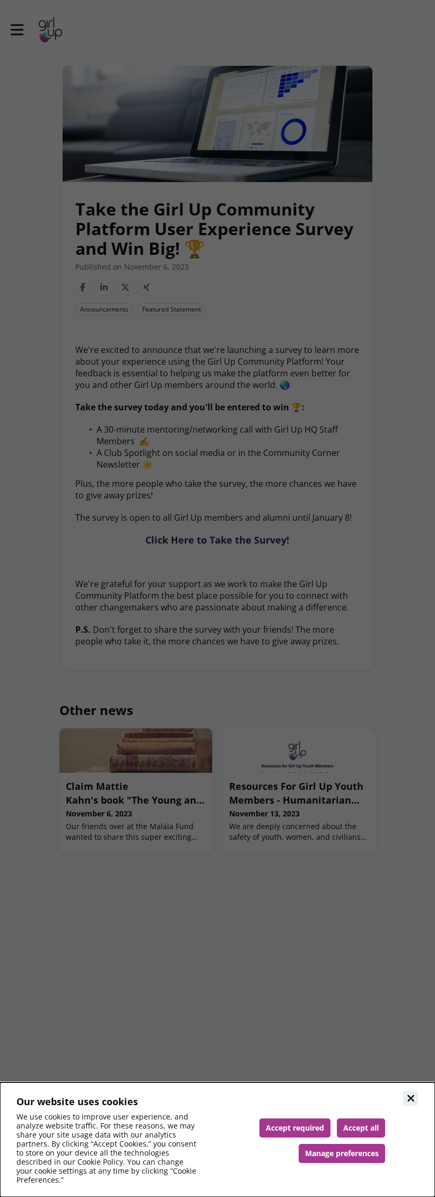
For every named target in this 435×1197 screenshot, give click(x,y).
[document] (217, 1139)
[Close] (410, 1098)
